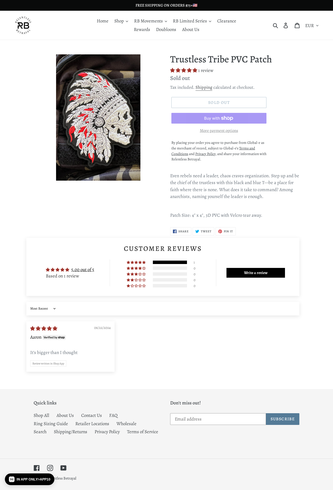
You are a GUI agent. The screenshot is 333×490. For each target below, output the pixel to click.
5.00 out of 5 (82, 269)
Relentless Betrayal (61, 478)
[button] (184, 70)
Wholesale (127, 424)
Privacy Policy (107, 432)
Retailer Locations (92, 424)
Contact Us (91, 415)
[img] (43, 328)
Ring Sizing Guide (51, 424)
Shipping (204, 87)
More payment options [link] (219, 130)
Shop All (41, 415)
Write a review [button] (256, 272)
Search (40, 432)
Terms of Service (142, 432)
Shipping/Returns (70, 432)
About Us (65, 415)
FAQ (113, 415)
